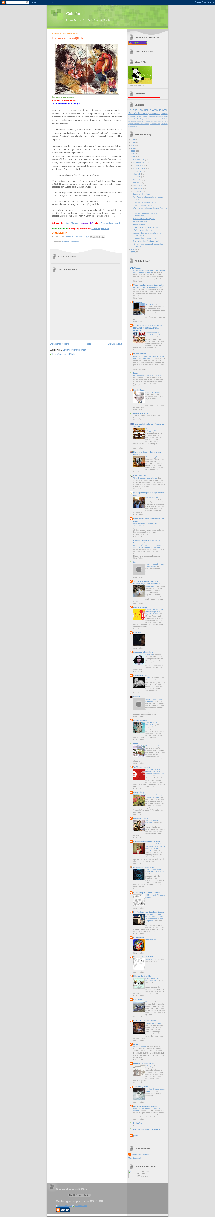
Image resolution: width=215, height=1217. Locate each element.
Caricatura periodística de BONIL (147, 893)
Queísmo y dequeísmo (141, 194)
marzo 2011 (138, 185)
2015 (133, 145)
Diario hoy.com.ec (100, 228)
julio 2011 (137, 174)
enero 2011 (137, 191)
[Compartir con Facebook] (100, 236)
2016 (133, 142)
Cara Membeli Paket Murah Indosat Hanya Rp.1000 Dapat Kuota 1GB (155, 612)
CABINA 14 (137, 697)
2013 (133, 151)
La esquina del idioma (143, 110)
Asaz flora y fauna (140, 1087)
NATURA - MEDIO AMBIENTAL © (146, 1129)
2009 (133, 252)
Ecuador (131, 116)
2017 (133, 139)
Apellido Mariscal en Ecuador (138, 124)
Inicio (88, 344)
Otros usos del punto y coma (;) (145, 202)
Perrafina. (137, 633)
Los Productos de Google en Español (148, 912)
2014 (133, 148)
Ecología (153, 116)
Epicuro (138, 116)
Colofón (73, 13)
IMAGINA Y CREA (140, 818)
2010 (133, 249)
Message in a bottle (152, 746)
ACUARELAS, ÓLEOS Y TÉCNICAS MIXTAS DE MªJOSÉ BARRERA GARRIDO (147, 327)
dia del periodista (139, 1046)
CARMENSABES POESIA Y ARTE (146, 842)
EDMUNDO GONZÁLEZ (154, 392)
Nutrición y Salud (153, 119)
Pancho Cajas (139, 390)
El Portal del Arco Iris (142, 976)
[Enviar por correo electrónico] (91, 236)
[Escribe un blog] (94, 236)
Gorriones (149, 304)
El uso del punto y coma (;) (143, 205)
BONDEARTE (138, 938)
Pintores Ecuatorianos (145, 121)
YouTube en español (141, 767)
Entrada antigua (115, 344)
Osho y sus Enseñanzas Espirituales (148, 285)
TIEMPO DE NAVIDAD (153, 1023)
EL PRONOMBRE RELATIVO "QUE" (147, 227)
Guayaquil (146, 116)
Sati (134, 562)
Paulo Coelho (162, 116)
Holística (164, 114)
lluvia (135, 1044)
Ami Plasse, (72, 223)
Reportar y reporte (140, 221)
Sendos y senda (139, 224)
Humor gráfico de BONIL (143, 957)
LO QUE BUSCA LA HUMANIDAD (145, 287)
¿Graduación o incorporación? (144, 238)
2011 (133, 157)
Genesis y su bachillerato (143, 1063)
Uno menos (149, 1002)
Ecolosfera (137, 1123)
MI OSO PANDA (139, 354)
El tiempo (149, 1066)
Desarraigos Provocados (143, 867)
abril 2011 (137, 183)
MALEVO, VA (150, 586)
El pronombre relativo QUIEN (144, 219)
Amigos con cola (140, 675)
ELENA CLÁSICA (140, 720)
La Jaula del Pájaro (136, 119)
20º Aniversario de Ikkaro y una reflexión (148, 375)
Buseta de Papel (140, 607)
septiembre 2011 (139, 168)
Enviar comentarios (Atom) (75, 350)
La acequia (137, 302)
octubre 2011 (138, 165)
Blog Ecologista (140, 476)
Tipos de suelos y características (145, 478)
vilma (135, 744)
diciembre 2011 (139, 160)
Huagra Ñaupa (139, 793)
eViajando (137, 268)
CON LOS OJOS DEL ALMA (144, 1021)
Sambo (148, 678)
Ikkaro (135, 373)
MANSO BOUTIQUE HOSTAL (145, 1106)
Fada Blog (137, 999)
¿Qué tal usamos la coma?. (143, 230)
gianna (136, 1136)
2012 (133, 154)
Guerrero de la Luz (141, 413)
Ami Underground (110, 223)
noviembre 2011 (139, 162)
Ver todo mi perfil (134, 1158)
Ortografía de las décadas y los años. (147, 241)
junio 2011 (137, 177)
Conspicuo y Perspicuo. (143, 652)
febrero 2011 (138, 188)
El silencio (149, 654)
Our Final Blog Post (152, 457)
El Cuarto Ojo (155, 124)
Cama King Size (151, 959)
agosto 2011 (138, 171)
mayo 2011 (137, 180)
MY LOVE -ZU (150, 940)
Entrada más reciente (59, 344)
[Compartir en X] (97, 236)
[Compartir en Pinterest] (103, 236)
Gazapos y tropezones (71, 241)
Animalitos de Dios (161, 121)
